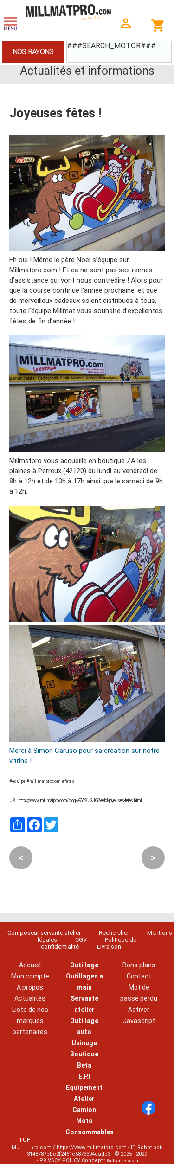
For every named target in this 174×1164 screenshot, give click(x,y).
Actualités (29, 998)
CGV (81, 939)
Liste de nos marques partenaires (30, 1020)
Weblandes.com (122, 1160)
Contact (139, 976)
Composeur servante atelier (44, 932)
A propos (30, 987)
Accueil (30, 965)
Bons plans (138, 965)
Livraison (109, 946)
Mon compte (30, 976)
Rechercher (114, 932)
